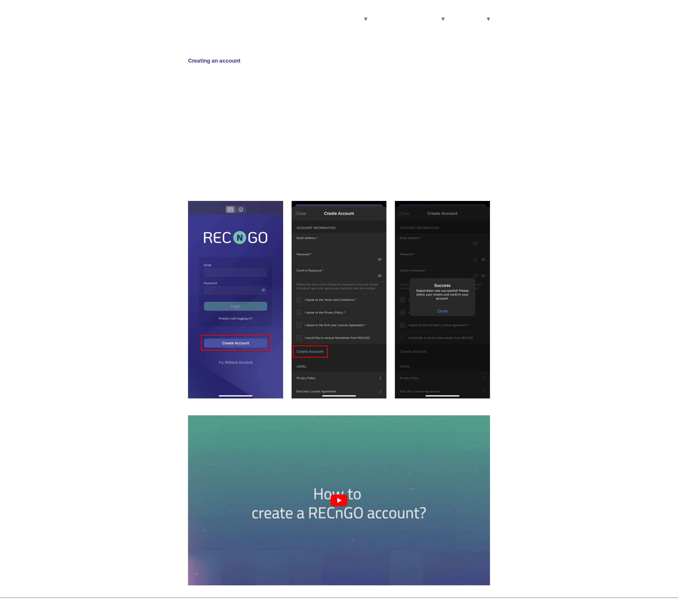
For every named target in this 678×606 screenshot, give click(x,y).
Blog (453, 18)
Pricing (403, 18)
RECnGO (209, 12)
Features (379, 18)
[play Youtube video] (339, 500)
